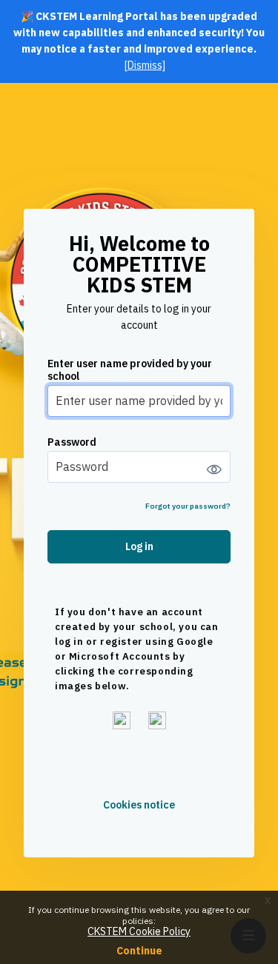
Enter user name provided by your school (129, 370)
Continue (139, 950)
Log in (139, 546)
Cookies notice (139, 805)
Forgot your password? (188, 506)
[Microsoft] (157, 720)
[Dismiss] (145, 65)
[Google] (121, 720)
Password (71, 442)
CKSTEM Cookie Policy (139, 931)
